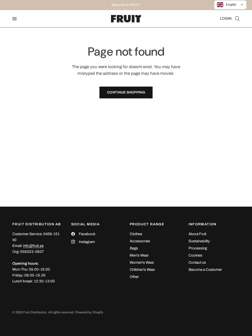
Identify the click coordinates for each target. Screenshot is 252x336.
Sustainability (199, 241)
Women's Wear (142, 262)
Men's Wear (139, 255)
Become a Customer (205, 270)
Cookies (195, 255)
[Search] (236, 18)
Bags (134, 248)
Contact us (197, 262)
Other (134, 277)
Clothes (136, 234)
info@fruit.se (33, 246)
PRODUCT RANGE (147, 224)
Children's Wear (142, 270)
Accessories (140, 241)
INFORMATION (203, 224)
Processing (198, 248)
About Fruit (197, 234)
